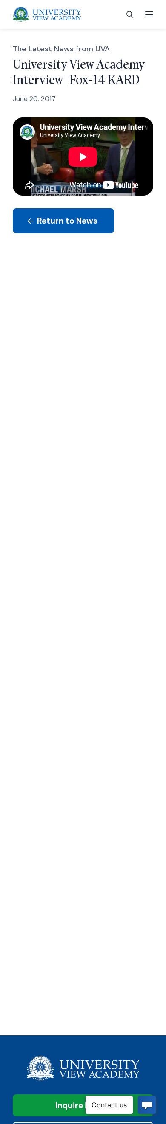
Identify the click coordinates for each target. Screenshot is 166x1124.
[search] (130, 14)
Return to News (66, 220)
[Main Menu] (149, 14)
